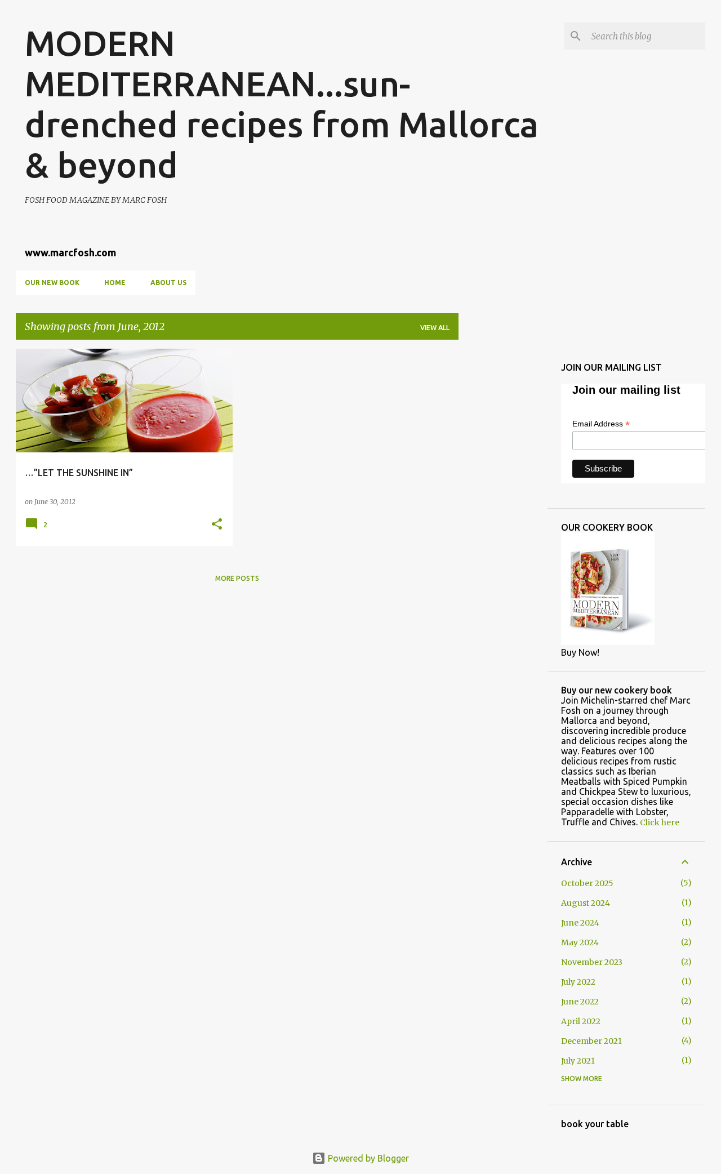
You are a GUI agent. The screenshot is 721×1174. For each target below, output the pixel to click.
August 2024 (585, 903)
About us (168, 282)
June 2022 (580, 1002)
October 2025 (587, 883)
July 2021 (578, 1061)
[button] (217, 524)
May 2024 (580, 942)
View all (434, 327)
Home (115, 282)
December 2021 (591, 1041)
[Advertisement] (503, 518)
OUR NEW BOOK (52, 282)
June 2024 (580, 923)
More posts (237, 578)
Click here (659, 822)
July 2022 (578, 982)
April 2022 (580, 1021)
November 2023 (591, 962)
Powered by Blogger (367, 1158)
